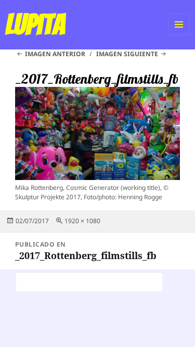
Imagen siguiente (127, 53)
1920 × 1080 (82, 220)
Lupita (35, 24)
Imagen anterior (55, 53)
